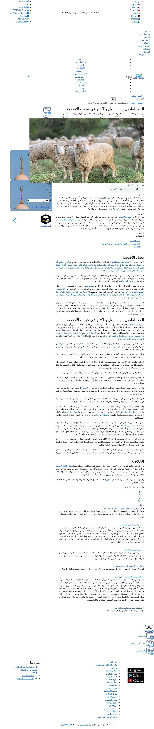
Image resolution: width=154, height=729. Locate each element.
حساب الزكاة (112, 676)
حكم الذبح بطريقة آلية (133, 549)
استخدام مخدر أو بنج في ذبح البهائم (128, 607)
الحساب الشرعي (110, 708)
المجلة (78, 71)
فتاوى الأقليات (111, 679)
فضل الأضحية (135, 241)
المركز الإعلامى (111, 694)
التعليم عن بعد (111, 682)
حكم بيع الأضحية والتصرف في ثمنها (128, 566)
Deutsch (134, 10)
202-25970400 (28, 675)
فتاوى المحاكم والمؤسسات (106, 665)
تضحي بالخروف (125, 216)
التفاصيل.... (139, 233)
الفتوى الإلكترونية (110, 691)
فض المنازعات (111, 714)
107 (33, 672)
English (134, 4)
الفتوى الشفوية (111, 696)
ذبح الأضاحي (87, 286)
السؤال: (141, 194)
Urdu (135, 13)
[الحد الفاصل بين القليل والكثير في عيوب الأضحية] (139, 492)
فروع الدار (113, 705)
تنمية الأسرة (112, 688)
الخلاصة (137, 246)
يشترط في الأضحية (136, 324)
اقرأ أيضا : (140, 505)
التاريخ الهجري (111, 702)
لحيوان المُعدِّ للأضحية (68, 219)
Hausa (135, 21)
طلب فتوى (113, 685)
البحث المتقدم (136, 96)
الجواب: (141, 214)
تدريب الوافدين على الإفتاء (107, 717)
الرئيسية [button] (141, 103)
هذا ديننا (114, 667)
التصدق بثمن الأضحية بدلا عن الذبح (128, 576)
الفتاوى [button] (132, 103)
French (134, 7)
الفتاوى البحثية (111, 670)
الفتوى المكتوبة (111, 699)
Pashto (134, 16)
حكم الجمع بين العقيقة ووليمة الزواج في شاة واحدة (122, 508)
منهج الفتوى (112, 662)
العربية (139, 1)
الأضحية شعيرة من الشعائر (120, 262)
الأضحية (102, 197)
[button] (48, 220)
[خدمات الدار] (149, 627)
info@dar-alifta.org (25, 678)
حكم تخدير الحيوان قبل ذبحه (131, 524)
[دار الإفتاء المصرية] (136, 76)
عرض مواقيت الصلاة (40, 207)
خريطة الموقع (111, 711)
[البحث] (29, 76)
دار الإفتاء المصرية (85, 724)
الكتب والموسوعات (79, 73)
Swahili (134, 18)
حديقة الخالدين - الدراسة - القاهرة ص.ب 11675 (25, 668)
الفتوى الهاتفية (111, 673)
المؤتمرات (79, 76)
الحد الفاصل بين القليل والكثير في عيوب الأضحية (121, 243)
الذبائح (65, 116)
